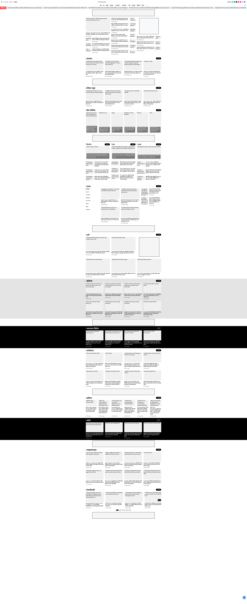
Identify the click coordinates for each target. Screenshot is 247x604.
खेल (129, 5)
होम (101, 5)
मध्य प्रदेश (117, 5)
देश (103, 5)
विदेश (107, 5)
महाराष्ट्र (111, 5)
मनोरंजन (133, 5)
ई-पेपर (15, 2)
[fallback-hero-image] (98, 24)
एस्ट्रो (143, 5)
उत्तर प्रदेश (124, 5)
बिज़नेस (138, 5)
